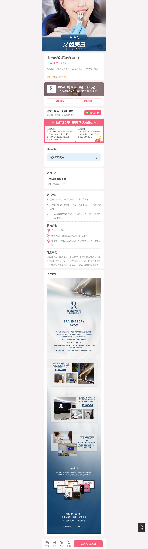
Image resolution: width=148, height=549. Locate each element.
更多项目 (88, 100)
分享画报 (141, 527)
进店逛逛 (60, 100)
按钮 (1, 548)
